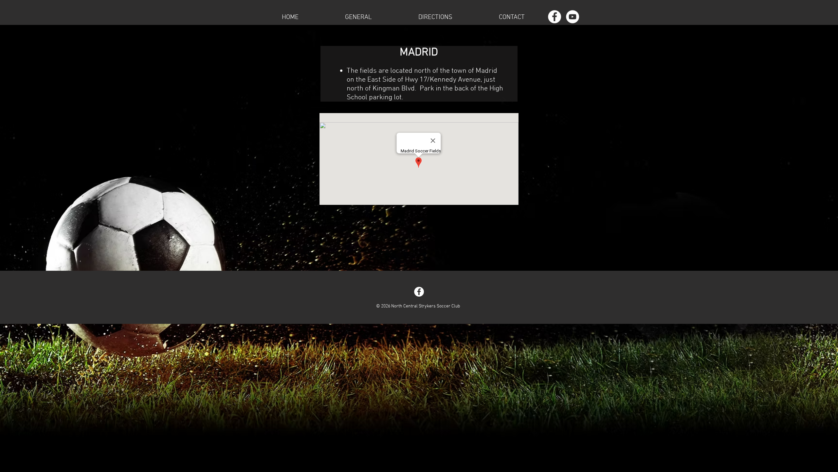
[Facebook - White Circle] (419, 292)
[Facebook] (554, 16)
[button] (358, 17)
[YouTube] (572, 16)
